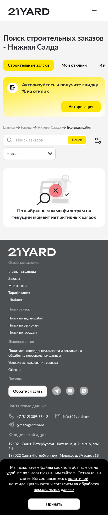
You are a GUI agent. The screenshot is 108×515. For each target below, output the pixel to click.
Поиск (77, 140)
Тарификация (19, 293)
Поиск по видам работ (26, 318)
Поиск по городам (22, 332)
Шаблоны (16, 300)
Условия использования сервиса (33, 362)
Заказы (14, 278)
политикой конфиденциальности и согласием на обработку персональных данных (54, 484)
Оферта (14, 369)
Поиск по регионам (23, 325)
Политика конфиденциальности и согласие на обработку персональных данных (45, 353)
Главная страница (22, 271)
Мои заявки (17, 285)
